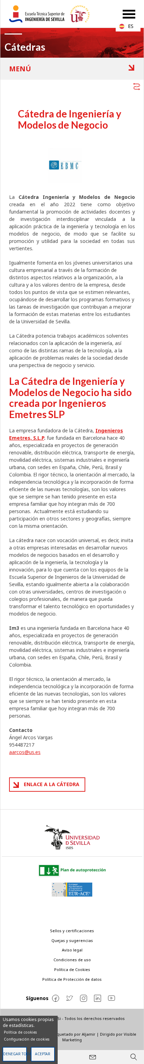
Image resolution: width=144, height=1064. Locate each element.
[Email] (92, 1057)
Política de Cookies (72, 969)
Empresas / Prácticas (76, 69)
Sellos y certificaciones (72, 930)
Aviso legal (72, 949)
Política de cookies (20, 1032)
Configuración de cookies (26, 1039)
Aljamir (88, 1034)
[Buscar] (133, 1057)
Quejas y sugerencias (72, 940)
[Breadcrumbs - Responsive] (72, 85)
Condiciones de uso (72, 959)
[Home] (52, 13)
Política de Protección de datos (72, 979)
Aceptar (42, 1053)
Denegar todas (15, 1053)
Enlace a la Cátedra (51, 784)
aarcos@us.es (25, 752)
